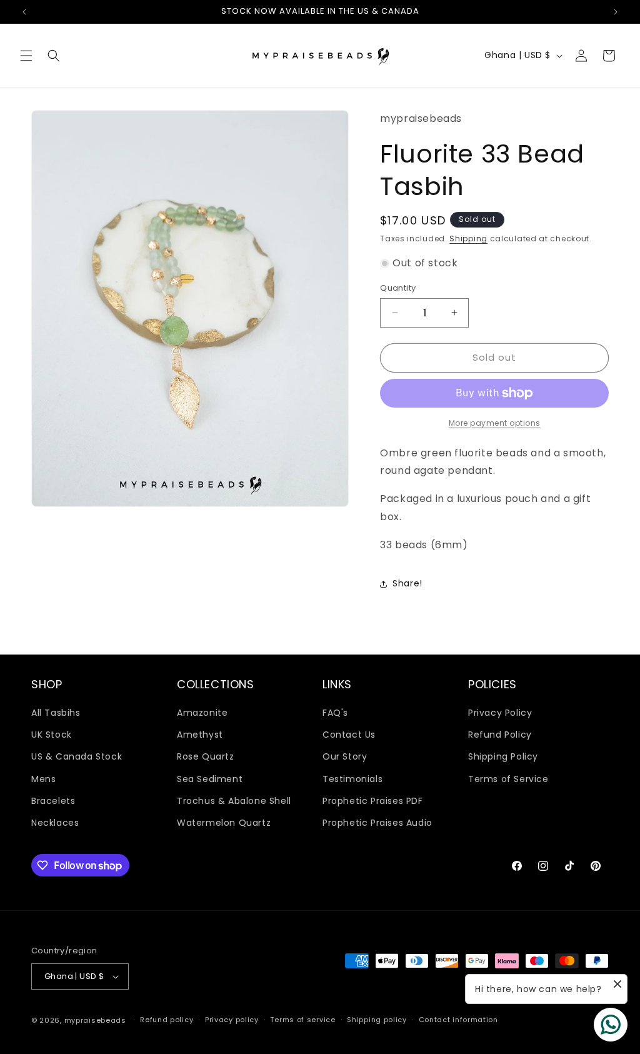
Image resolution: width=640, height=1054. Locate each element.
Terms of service (302, 1020)
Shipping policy (377, 1020)
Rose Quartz (205, 756)
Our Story (344, 756)
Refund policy (166, 1020)
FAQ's (335, 712)
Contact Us (349, 734)
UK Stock (51, 734)
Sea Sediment (209, 779)
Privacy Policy (500, 712)
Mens (43, 779)
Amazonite (202, 712)
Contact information (458, 1020)
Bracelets (53, 801)
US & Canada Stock (76, 756)
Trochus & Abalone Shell (234, 801)
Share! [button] (407, 583)
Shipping (468, 238)
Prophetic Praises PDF (372, 801)
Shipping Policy (503, 756)
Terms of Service (508, 779)
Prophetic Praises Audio (377, 822)
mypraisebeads (95, 1020)
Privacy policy (232, 1020)
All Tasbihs (56, 712)
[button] (26, 55)
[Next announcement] (615, 12)
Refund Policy (500, 734)
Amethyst (200, 734)
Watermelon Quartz (224, 822)
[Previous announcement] (24, 12)
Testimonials (352, 779)
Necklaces (55, 822)
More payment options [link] (495, 423)
